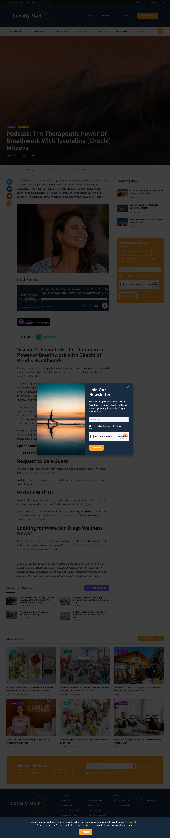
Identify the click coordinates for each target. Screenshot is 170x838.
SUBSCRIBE (97, 447)
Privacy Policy (132, 822)
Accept (86, 832)
